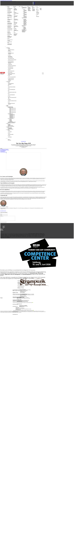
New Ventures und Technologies (4, 149)
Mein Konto (41, 9)
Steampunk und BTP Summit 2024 (25, 24)
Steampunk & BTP (24, 17)
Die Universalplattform (3, 150)
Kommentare (11, 52)
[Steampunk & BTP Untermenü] (22, 18)
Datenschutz (1, 230)
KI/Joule (16, 25)
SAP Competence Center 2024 (25, 14)
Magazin (32, 6)
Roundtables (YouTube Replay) (24, 30)
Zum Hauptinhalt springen (3, 0)
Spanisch (25, 28)
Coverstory (10, 56)
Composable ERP (2, 151)
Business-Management (11, 62)
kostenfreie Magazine (33, 10)
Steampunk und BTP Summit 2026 (25, 20)
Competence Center (10, 107)
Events (22, 6)
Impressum (1, 229)
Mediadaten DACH (29, 9)
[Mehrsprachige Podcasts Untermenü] (24, 26)
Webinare (4, 227)
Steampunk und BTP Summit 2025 (25, 22)
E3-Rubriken (8, 6)
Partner (19, 6)
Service (28, 6)
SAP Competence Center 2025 (25, 12)
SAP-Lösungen (14, 6)
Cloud (16, 34)
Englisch (25, 27)
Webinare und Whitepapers (23, 31)
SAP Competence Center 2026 (25, 10)
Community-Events (10, 106)
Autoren (11, 49)
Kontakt (1, 228)
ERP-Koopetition (9, 35)
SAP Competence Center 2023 (25, 16)
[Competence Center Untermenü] (22, 8)
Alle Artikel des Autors (3, 210)
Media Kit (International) (29, 10)
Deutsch (11, 119)
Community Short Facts (11, 79)
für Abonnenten (33, 9)
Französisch (11, 121)
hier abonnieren (33, 7)
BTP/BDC (16, 30)
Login (40, 8)
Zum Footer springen (9, 0)
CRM (15, 8)
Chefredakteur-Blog (23, 141)
